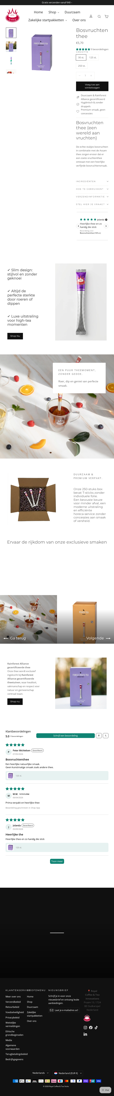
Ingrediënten (86, 181)
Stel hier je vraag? (90, 204)
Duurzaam (72, 12)
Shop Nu (15, 336)
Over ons (79, 20)
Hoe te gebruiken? (89, 189)
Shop (53, 12)
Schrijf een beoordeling (65, 735)
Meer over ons (13, 996)
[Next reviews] (106, 226)
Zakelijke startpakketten (46, 20)
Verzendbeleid (13, 1001)
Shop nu (15, 701)
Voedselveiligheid (14, 1012)
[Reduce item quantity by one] (79, 75)
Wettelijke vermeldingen (13, 1024)
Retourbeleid (12, 1007)
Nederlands (39, 1072)
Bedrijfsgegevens (14, 1059)
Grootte (82, 52)
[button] (83, 49)
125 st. (92, 57)
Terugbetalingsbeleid (14, 1054)
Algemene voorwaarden (13, 1047)
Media (9, 1040)
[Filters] (99, 735)
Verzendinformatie (90, 197)
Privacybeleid (12, 1017)
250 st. (81, 65)
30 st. (81, 57)
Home (38, 12)
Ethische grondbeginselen (14, 1033)
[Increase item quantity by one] (91, 75)
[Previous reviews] (78, 226)
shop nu (57, 943)
